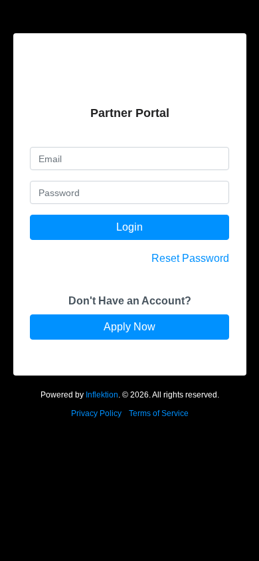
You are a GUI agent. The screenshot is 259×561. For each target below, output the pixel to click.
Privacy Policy (96, 413)
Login (129, 227)
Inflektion (102, 394)
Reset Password (190, 258)
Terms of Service (159, 413)
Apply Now (129, 326)
